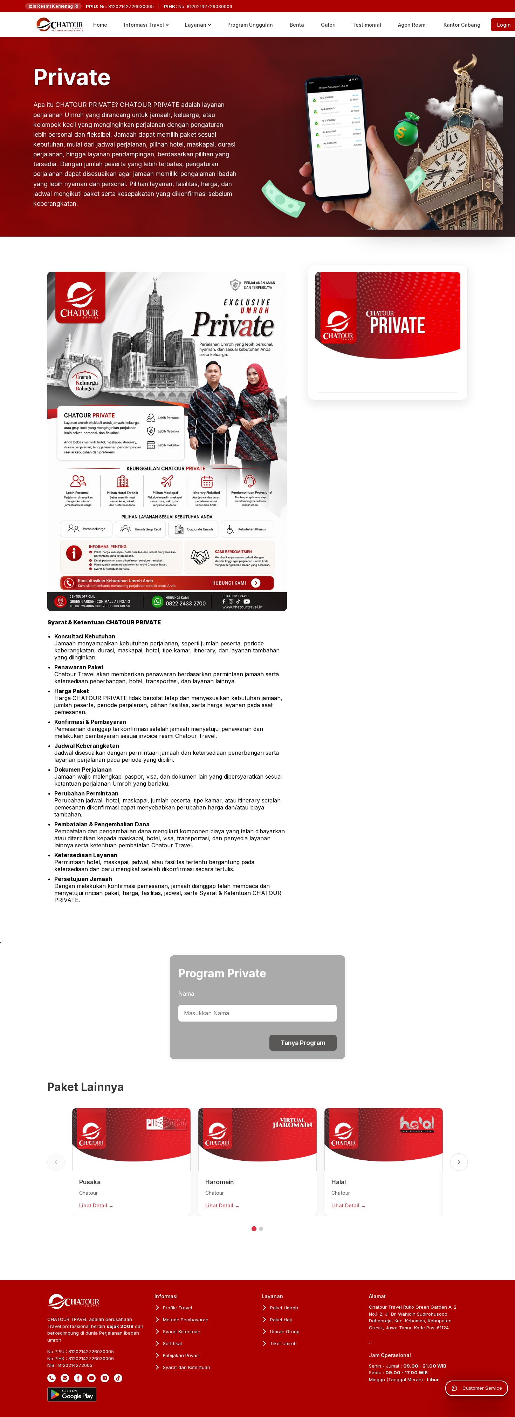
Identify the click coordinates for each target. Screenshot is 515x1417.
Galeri (328, 25)
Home (100, 25)
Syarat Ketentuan (181, 1331)
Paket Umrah (284, 1307)
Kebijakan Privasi (181, 1355)
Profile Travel (177, 1307)
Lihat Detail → (96, 1205)
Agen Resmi (412, 25)
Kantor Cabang (462, 25)
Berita (297, 25)
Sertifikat (172, 1343)
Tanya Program (303, 1042)
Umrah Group (285, 1331)
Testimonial (366, 25)
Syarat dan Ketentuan (186, 1367)
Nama (186, 993)
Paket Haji (281, 1319)
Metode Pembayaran (185, 1319)
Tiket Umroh (283, 1343)
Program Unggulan (250, 25)
